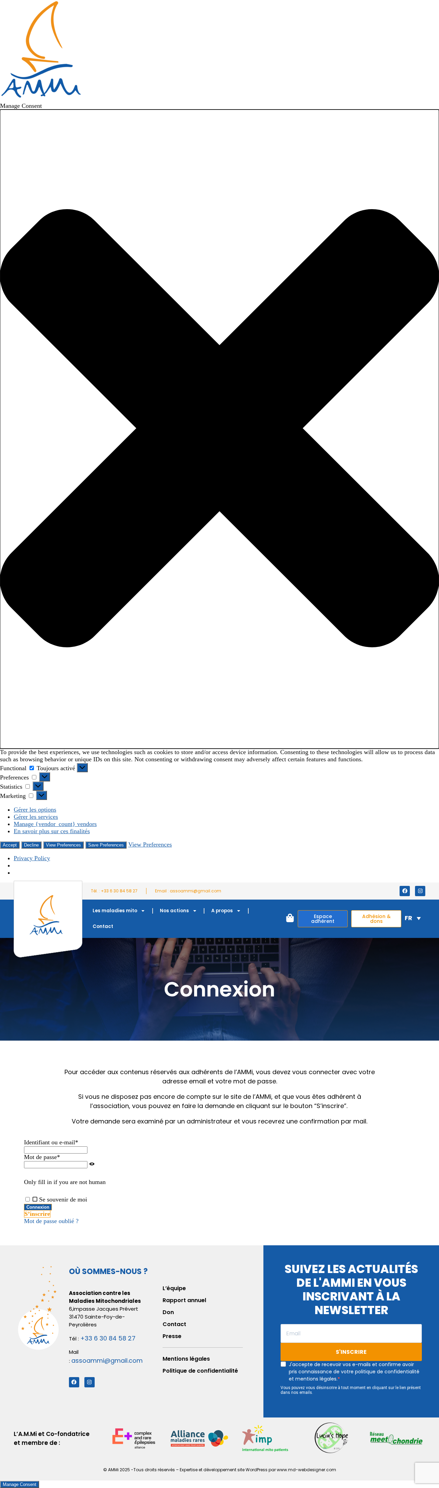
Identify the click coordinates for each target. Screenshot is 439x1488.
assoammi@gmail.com (107, 1360)
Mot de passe (42, 1157)
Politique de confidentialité (200, 1371)
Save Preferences (106, 845)
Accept (10, 845)
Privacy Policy (32, 858)
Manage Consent (19, 1484)
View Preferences (63, 845)
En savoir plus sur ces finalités (52, 831)
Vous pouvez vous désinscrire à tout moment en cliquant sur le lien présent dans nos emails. (351, 1390)
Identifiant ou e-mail (51, 1142)
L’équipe (174, 1288)
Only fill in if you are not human (65, 1182)
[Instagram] (420, 891)
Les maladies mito (115, 910)
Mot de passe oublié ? (51, 1221)
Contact (103, 926)
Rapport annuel (184, 1300)
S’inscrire (37, 1213)
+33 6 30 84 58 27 (107, 1338)
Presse (172, 1336)
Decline (31, 845)
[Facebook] (405, 891)
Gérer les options (35, 809)
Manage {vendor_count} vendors (55, 824)
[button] (219, 429)
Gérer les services (36, 816)
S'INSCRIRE (351, 1352)
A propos (222, 910)
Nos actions (174, 910)
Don (168, 1312)
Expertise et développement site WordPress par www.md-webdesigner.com (258, 1470)
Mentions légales (186, 1359)
